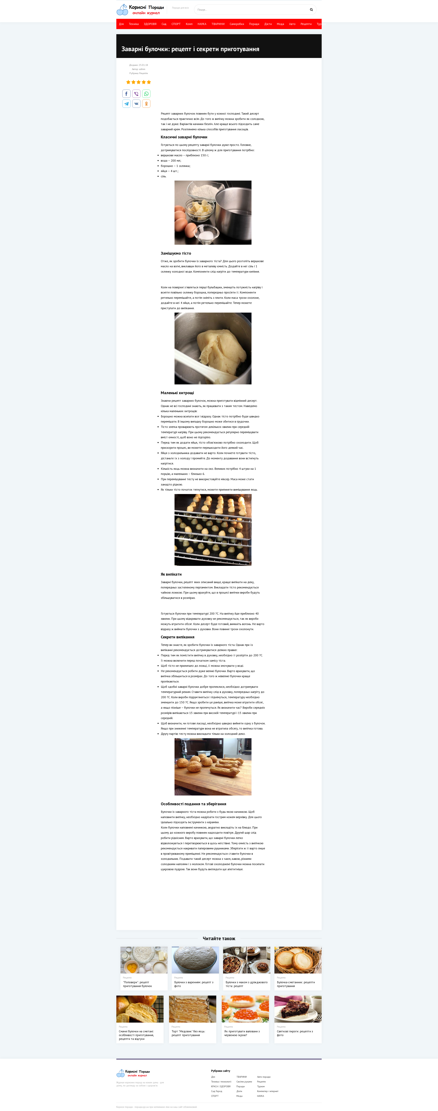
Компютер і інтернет (267, 1091)
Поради (254, 24)
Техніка (134, 24)
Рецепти (306, 24)
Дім (121, 24)
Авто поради (263, 1076)
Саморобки (237, 24)
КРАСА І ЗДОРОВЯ (220, 1086)
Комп (189, 24)
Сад (164, 24)
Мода (280, 24)
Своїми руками (244, 1081)
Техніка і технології (221, 1081)
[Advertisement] (213, 87)
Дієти (268, 24)
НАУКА (202, 24)
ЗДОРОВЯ (150, 24)
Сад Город (216, 1091)
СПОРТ (176, 24)
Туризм (321, 24)
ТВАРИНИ (218, 24)
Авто (292, 24)
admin (142, 69)
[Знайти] (311, 9)
